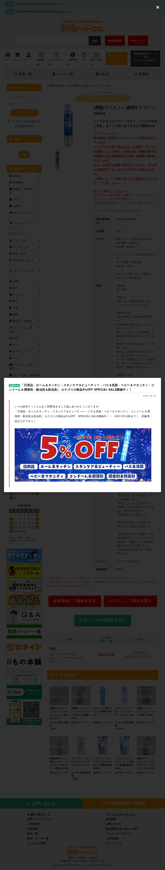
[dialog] (82, 435)
